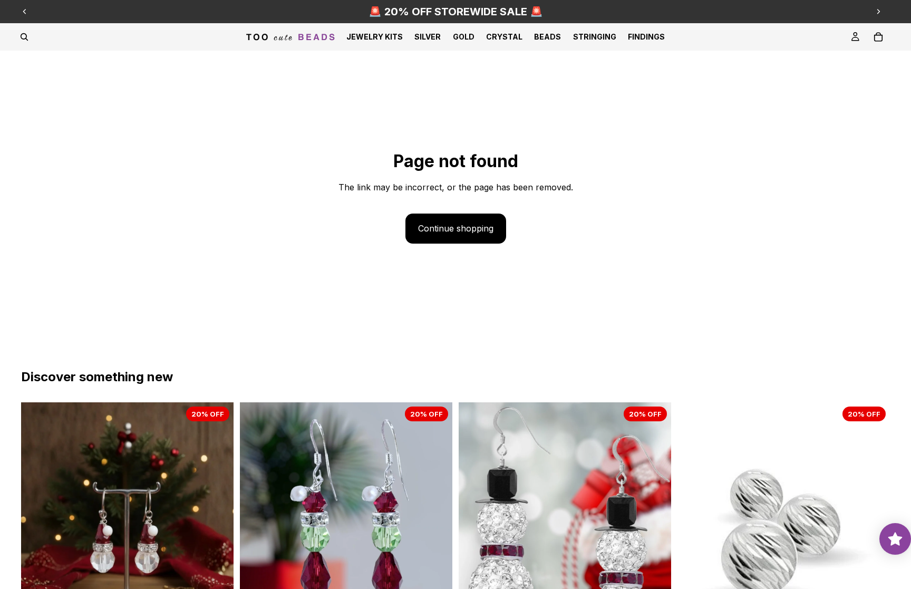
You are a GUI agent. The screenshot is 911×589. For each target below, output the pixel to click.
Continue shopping (455, 228)
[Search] (24, 37)
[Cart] (878, 37)
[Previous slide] (24, 11)
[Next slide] (878, 11)
